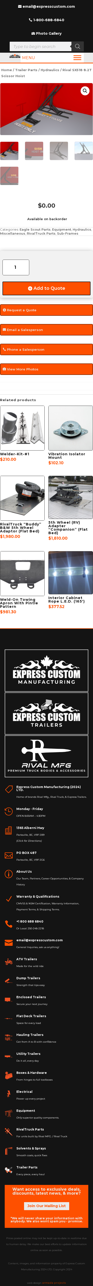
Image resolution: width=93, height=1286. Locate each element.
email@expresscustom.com (49, 6)
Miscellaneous (12, 233)
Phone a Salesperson (25, 349)
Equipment (61, 229)
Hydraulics (50, 70)
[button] (85, 90)
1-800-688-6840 (48, 20)
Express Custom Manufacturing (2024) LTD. (48, 788)
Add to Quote (49, 288)
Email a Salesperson (25, 330)
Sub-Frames (67, 233)
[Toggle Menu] (77, 58)
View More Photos (22, 369)
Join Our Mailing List (47, 1206)
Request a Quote (21, 310)
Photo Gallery (49, 33)
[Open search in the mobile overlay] (46, 46)
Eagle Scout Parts (35, 229)
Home (6, 70)
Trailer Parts (26, 70)
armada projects (54, 1283)
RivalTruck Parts (41, 233)
